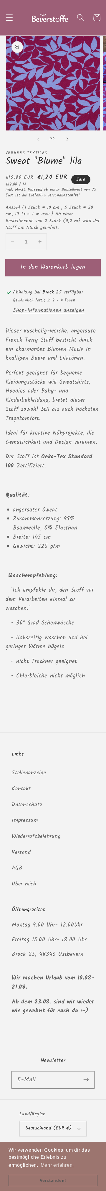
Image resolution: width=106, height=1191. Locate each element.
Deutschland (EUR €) (48, 1128)
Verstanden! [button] (53, 1180)
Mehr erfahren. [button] (57, 1165)
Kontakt (21, 789)
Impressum (25, 820)
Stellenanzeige (29, 773)
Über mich (24, 884)
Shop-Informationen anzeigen (49, 310)
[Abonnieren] (86, 1079)
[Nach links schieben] (38, 139)
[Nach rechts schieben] (67, 139)
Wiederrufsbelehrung (36, 836)
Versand (35, 190)
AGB (17, 868)
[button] (9, 17)
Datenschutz (27, 805)
